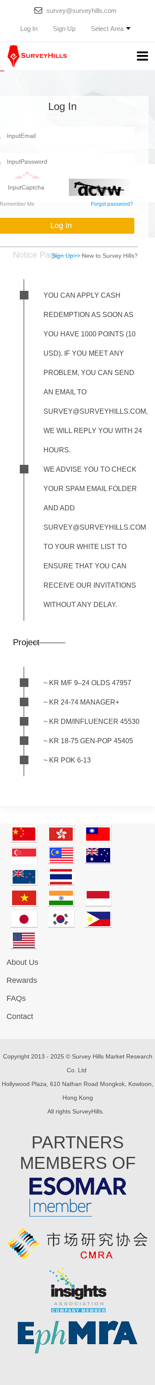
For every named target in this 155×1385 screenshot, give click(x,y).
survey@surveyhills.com (81, 10)
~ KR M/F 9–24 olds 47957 (87, 682)
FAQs (16, 998)
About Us (22, 962)
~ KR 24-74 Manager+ (81, 702)
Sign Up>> (66, 255)
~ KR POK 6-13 (67, 760)
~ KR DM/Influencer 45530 (91, 721)
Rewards (21, 980)
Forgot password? (112, 204)
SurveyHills (87, 1111)
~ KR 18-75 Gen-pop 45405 (88, 740)
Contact (19, 1016)
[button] (110, 28)
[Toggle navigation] (136, 56)
